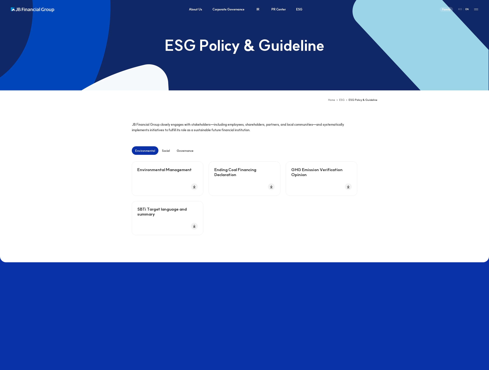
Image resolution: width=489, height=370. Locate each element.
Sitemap (476, 9)
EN (467, 9)
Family (446, 9)
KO (460, 9)
